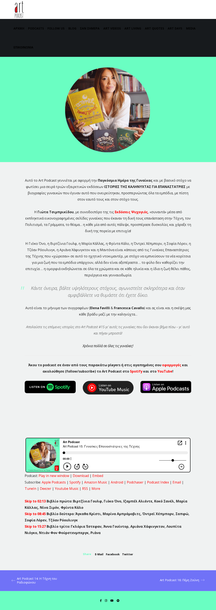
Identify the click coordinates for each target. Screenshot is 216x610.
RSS (85, 488)
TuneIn (30, 488)
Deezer (45, 488)
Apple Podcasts (54, 482)
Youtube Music (66, 488)
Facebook (113, 554)
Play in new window (54, 475)
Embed (97, 475)
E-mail (99, 554)
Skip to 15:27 (36, 526)
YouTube (164, 371)
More (96, 488)
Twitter (127, 554)
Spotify (136, 371)
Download (81, 475)
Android (117, 482)
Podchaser (135, 482)
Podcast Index (158, 482)
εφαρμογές (171, 365)
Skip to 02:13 (36, 501)
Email (177, 482)
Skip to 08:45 (36, 513)
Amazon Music (95, 482)
